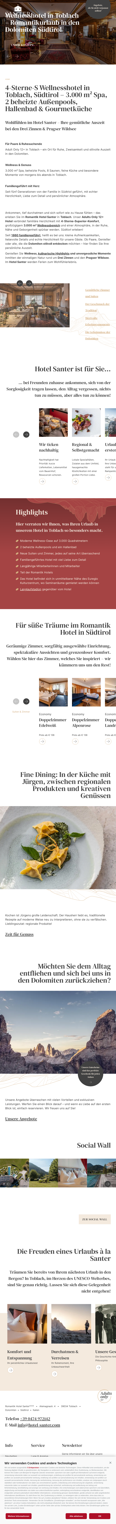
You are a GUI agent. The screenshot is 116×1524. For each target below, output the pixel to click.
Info (9, 1445)
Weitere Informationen (18, 1516)
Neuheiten (11, 1456)
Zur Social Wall (94, 1219)
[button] (110, 1462)
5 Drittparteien (33, 1468)
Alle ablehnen (76, 1516)
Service (38, 1445)
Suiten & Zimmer (21, 711)
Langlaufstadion (30, 589)
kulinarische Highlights (53, 253)
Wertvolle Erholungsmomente (97, 321)
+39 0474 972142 (35, 1419)
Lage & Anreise (39, 1456)
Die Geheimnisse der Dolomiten (97, 335)
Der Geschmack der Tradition (97, 307)
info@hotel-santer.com (39, 1425)
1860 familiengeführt (25, 235)
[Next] (17, 56)
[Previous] (8, 56)
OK (99, 1516)
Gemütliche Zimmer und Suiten (97, 293)
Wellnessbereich (48, 225)
